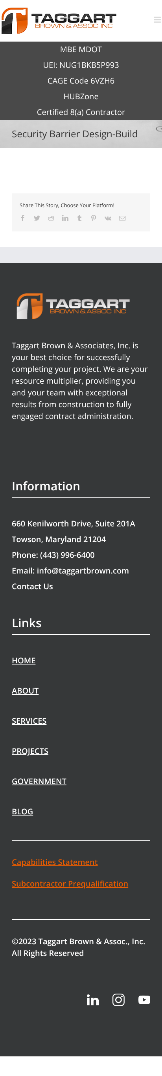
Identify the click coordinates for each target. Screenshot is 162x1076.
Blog (22, 811)
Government (39, 781)
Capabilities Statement (55, 862)
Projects (30, 751)
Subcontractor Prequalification (70, 883)
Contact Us (32, 586)
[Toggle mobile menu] (158, 20)
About (25, 690)
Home (23, 660)
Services (29, 721)
